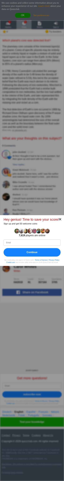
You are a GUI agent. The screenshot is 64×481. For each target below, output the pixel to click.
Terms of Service (41, 260)
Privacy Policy (54, 260)
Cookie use (10, 262)
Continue (32, 252)
